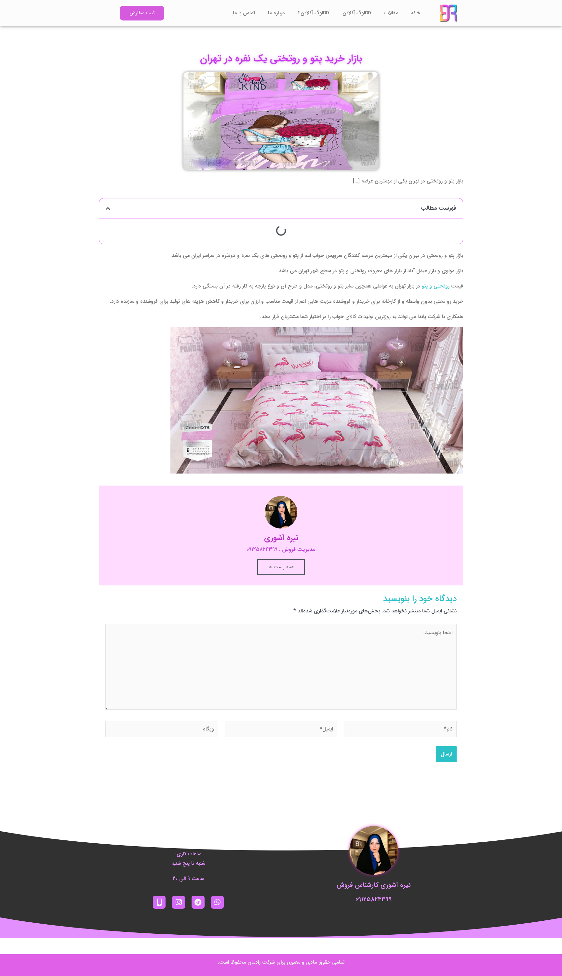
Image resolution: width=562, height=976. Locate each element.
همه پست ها (281, 567)
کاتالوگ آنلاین (356, 13)
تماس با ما (244, 13)
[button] (108, 208)
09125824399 (373, 899)
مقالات (391, 13)
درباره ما (276, 13)
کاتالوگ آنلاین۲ (313, 13)
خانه (415, 13)
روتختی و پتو (436, 286)
